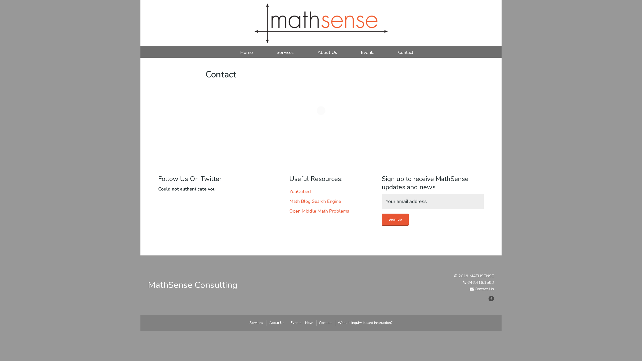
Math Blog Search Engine (315, 201)
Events (367, 52)
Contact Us (484, 289)
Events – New (302, 322)
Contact (405, 52)
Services (285, 52)
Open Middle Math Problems (319, 211)
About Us (327, 52)
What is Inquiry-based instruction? (365, 322)
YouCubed (300, 192)
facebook (493, 298)
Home (246, 52)
